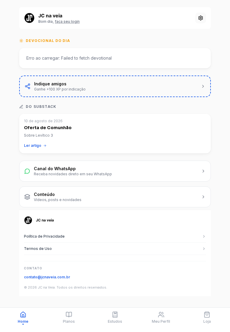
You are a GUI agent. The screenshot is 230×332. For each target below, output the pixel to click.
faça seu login (67, 21)
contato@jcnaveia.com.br (47, 277)
